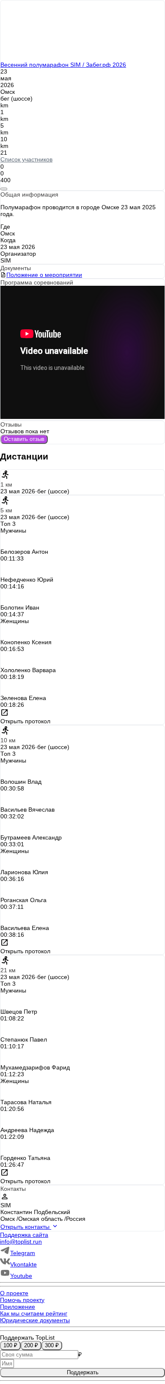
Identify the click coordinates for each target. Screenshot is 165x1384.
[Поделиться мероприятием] (3, 189)
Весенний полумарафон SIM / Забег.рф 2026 (63, 64)
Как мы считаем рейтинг (33, 1313)
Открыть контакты (25, 1226)
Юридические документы (35, 1320)
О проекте (14, 1293)
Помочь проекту (22, 1299)
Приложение (17, 1306)
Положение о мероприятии (44, 274)
